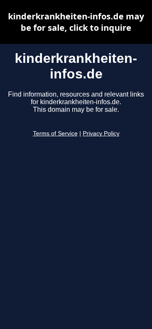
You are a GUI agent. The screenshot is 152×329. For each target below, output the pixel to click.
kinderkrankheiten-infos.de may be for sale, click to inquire (76, 22)
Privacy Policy (101, 133)
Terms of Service (55, 133)
